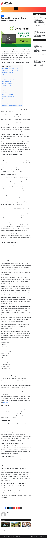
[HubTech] (6, 3)
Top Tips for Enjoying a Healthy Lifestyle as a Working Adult (25, 529)
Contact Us (40, 536)
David (8, 512)
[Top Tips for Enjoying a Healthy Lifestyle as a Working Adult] (26, 524)
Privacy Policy (33, 536)
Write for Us (44, 536)
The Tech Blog (18, 536)
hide (9, 66)
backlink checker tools (17, 248)
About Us (37, 536)
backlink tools (5, 402)
